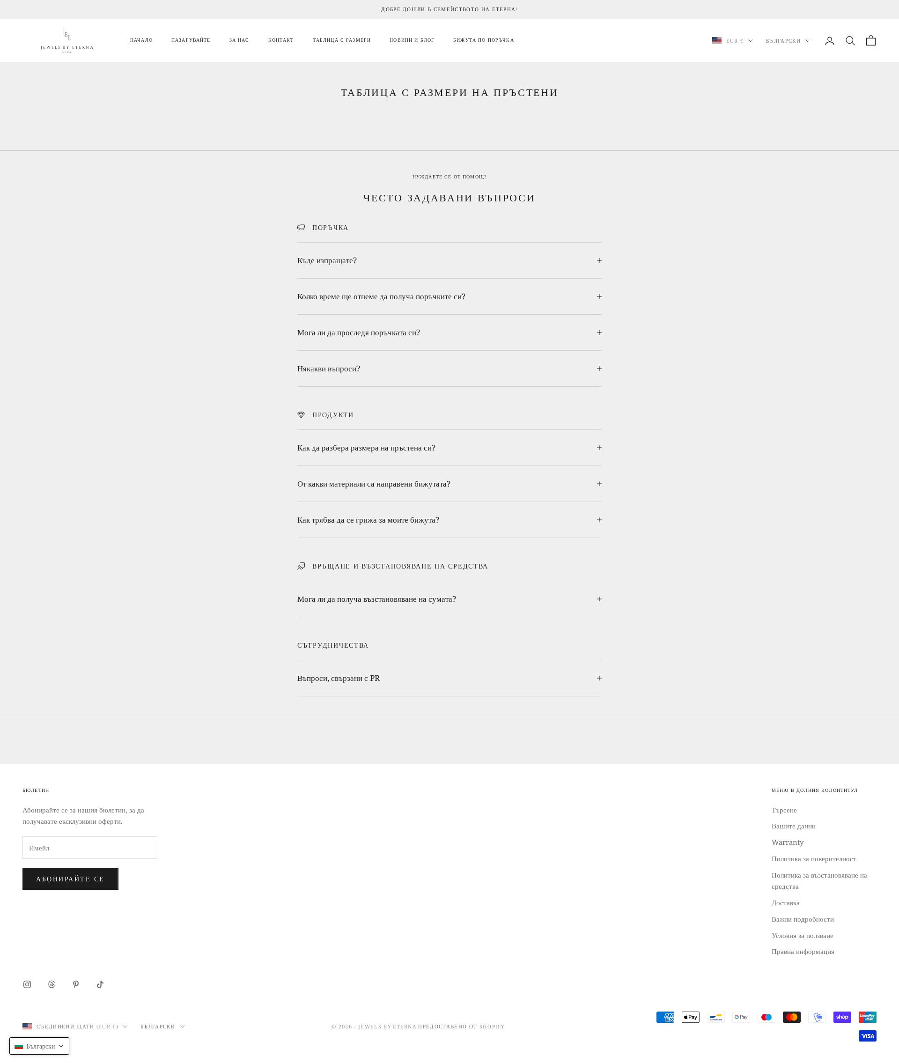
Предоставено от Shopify (461, 1026)
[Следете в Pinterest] (76, 984)
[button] (39, 1046)
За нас (239, 40)
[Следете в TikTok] (100, 984)
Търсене (784, 809)
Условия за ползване (802, 935)
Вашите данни (794, 825)
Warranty (787, 842)
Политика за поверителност (814, 858)
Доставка (786, 902)
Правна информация (803, 951)
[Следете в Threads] (51, 984)
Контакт (281, 40)
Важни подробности (803, 919)
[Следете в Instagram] (27, 984)
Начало (141, 40)
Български (783, 40)
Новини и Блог (412, 40)
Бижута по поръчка (483, 40)
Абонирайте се (70, 878)
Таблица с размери (342, 40)
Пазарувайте (191, 40)
